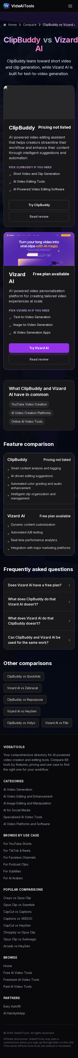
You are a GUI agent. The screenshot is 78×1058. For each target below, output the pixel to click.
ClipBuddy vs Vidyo (21, 723)
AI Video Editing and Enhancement (27, 796)
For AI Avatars (13, 878)
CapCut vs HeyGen (17, 925)
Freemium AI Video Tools (21, 979)
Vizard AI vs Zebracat (22, 688)
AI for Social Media (16, 810)
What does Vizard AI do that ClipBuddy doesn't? (39, 620)
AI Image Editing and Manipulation (27, 803)
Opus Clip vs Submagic (19, 939)
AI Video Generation (17, 789)
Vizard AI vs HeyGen (22, 711)
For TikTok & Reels (17, 850)
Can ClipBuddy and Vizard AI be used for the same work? (39, 640)
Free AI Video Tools (17, 973)
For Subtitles (12, 871)
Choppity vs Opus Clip (19, 932)
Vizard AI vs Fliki (56, 723)
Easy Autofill (12, 1006)
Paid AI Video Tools (17, 986)
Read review (39, 216)
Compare (30, 24)
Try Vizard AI (39, 348)
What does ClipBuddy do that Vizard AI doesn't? (39, 601)
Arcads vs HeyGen (16, 946)
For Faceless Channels (19, 857)
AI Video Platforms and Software (26, 824)
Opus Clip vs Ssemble (19, 905)
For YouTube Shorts (17, 843)
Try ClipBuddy (39, 205)
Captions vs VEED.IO (17, 918)
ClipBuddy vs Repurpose (25, 699)
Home (12, 24)
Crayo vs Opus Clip (17, 898)
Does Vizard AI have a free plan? (39, 585)
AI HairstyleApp (14, 1013)
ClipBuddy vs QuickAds (24, 676)
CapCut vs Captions (17, 911)
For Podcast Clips (15, 864)
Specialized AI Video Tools (22, 817)
